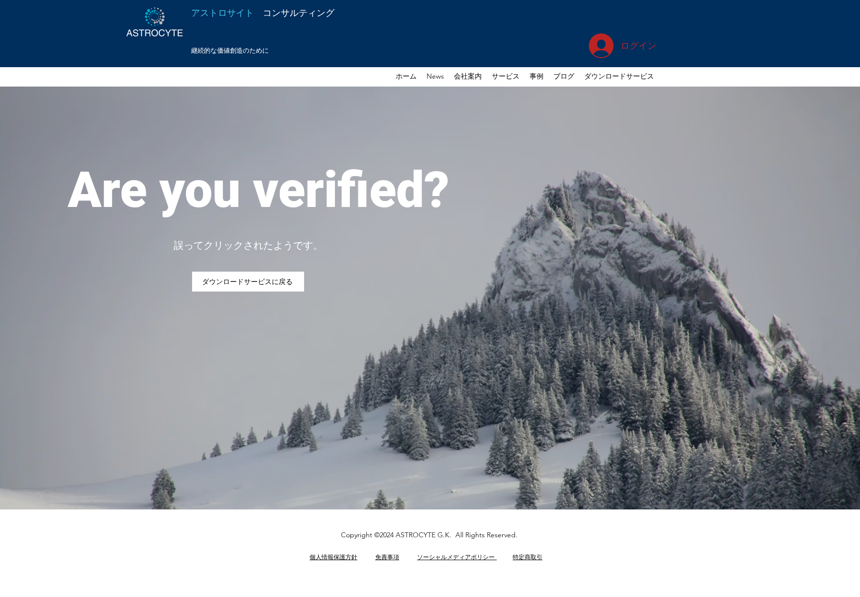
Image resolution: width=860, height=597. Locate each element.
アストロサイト (262, 12)
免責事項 (387, 557)
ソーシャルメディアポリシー (457, 557)
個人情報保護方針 (333, 557)
